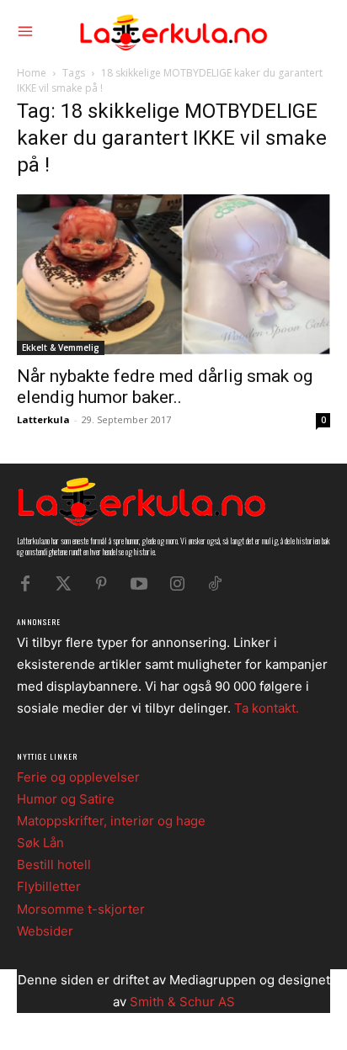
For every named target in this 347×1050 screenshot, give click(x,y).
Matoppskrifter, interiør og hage (111, 821)
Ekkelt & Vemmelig (60, 347)
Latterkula (43, 419)
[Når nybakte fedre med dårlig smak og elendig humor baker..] (173, 274)
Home (31, 73)
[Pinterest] (101, 583)
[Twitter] (63, 583)
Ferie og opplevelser (78, 777)
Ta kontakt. (266, 708)
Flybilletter (49, 886)
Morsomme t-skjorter (81, 909)
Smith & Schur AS (182, 1002)
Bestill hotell (54, 864)
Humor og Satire (66, 799)
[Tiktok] (214, 583)
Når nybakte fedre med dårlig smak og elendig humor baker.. (164, 386)
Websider (45, 931)
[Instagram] (176, 583)
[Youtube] (139, 583)
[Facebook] (25, 583)
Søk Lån (40, 843)
